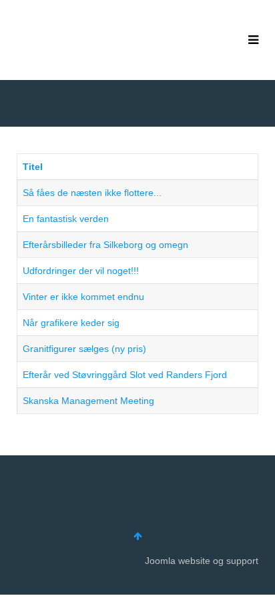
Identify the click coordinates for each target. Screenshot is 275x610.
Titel (33, 166)
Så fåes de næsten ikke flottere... (92, 192)
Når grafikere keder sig (71, 322)
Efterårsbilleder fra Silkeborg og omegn (105, 244)
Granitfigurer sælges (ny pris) (84, 348)
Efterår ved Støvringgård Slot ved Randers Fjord (125, 374)
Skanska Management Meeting (88, 400)
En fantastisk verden (66, 218)
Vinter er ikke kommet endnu (83, 296)
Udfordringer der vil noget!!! (81, 270)
